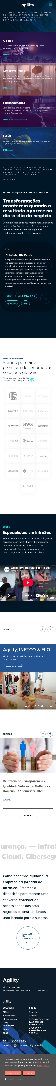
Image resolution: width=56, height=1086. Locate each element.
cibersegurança (10, 1019)
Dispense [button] (28, 1073)
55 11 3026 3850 (14, 1041)
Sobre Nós (33, 1012)
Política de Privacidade (39, 1019)
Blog (5, 1033)
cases (6, 1029)
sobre (32, 1008)
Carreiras (33, 1015)
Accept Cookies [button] (13, 1073)
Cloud (5, 1022)
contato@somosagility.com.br (23, 1045)
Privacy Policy (43, 1065)
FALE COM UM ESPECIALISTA (36, 1023)
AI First (6, 1012)
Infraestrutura (9, 1015)
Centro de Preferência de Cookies (37, 1030)
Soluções (8, 1008)
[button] (14, 1079)
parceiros (8, 1025)
